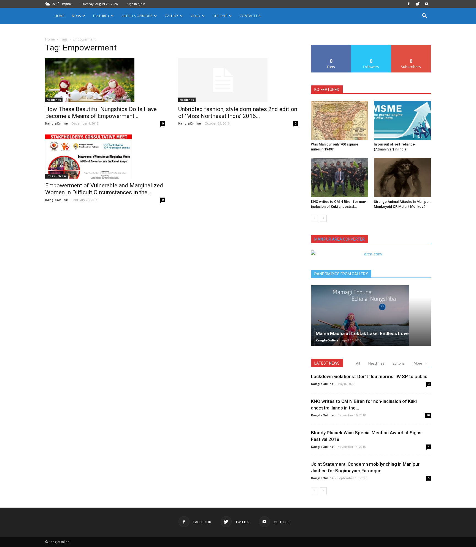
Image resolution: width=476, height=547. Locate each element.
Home (59, 16)
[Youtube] (427, 4)
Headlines (54, 100)
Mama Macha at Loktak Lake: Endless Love (362, 333)
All (358, 363)
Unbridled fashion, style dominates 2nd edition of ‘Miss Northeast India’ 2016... (237, 112)
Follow (371, 47)
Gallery (171, 16)
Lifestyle (220, 16)
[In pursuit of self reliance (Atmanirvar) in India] (402, 120)
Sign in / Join (136, 4)
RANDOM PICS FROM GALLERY (341, 274)
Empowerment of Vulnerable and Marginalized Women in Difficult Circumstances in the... (104, 189)
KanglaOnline (56, 123)
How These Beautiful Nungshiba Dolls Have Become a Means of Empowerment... (101, 112)
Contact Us (250, 16)
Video (195, 16)
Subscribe (411, 47)
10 (428, 415)
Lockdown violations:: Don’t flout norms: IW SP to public (369, 376)
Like (331, 47)
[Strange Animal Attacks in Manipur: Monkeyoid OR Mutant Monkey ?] (402, 177)
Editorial (399, 363)
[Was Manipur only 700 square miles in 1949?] (339, 120)
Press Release (57, 176)
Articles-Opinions (136, 16)
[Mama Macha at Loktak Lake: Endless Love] (371, 315)
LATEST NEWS (327, 363)
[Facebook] (408, 4)
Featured (101, 16)
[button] (424, 16)
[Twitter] (417, 4)
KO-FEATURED (326, 89)
